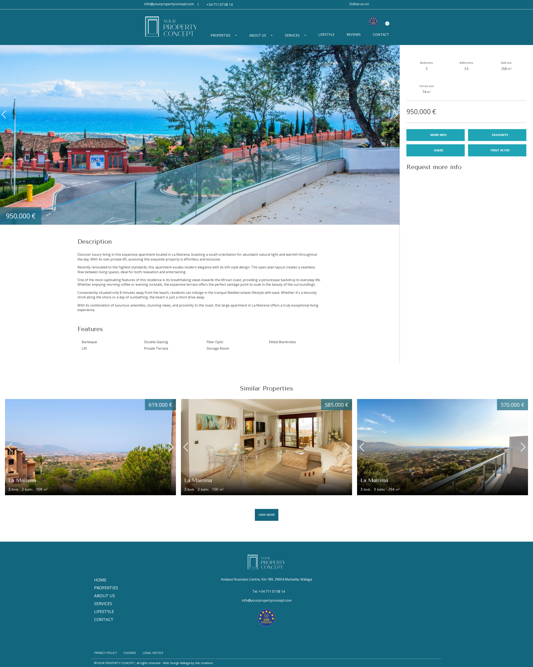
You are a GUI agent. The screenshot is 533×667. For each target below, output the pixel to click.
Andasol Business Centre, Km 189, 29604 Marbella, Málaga (266, 579)
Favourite (500, 135)
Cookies (129, 653)
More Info (438, 135)
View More (266, 515)
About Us (257, 35)
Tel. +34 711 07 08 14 (268, 591)
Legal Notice (153, 653)
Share (438, 150)
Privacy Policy (105, 653)
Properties (220, 35)
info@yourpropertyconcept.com (169, 4)
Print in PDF (500, 150)
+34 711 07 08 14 (220, 4)
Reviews (354, 34)
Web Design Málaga (176, 663)
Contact (381, 34)
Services (292, 35)
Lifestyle (326, 34)
